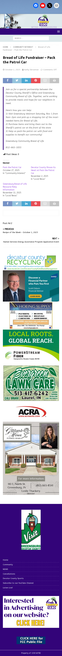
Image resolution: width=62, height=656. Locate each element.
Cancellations (9, 574)
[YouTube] (42, 5)
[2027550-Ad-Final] (31, 300)
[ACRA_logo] (31, 415)
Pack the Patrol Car (12, 167)
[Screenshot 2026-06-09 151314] (31, 268)
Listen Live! (8, 588)
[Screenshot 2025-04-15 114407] (31, 399)
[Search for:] (31, 38)
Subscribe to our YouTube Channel (18, 583)
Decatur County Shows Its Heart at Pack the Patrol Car (43, 170)
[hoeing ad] (31, 327)
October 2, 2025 (12, 70)
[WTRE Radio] (31, 26)
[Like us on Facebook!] (35, 5)
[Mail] (56, 5)
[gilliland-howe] (31, 493)
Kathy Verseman (31, 70)
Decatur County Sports (13, 578)
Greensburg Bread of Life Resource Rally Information (15, 187)
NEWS (5, 569)
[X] (49, 5)
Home (5, 560)
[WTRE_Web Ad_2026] (31, 360)
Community (8, 564)
